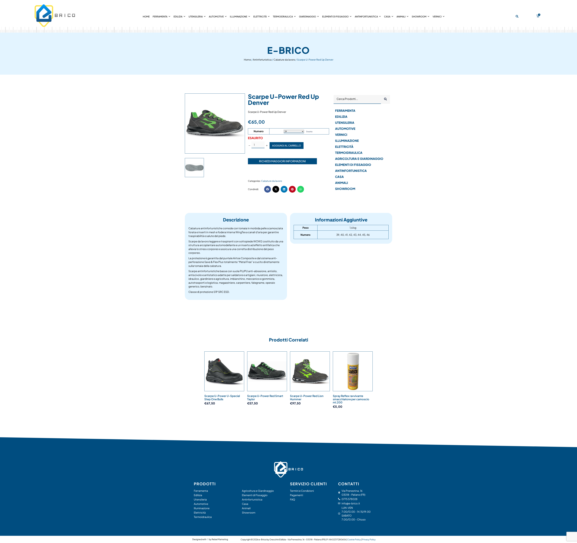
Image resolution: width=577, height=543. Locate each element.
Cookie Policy (354, 539)
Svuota (309, 131)
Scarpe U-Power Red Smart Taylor (265, 397)
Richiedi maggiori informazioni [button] (282, 161)
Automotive (216, 16)
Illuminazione (238, 16)
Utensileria (196, 16)
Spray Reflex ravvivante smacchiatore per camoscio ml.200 (351, 399)
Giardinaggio (307, 16)
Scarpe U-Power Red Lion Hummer (307, 397)
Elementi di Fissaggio (335, 16)
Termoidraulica (283, 16)
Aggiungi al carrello (286, 145)
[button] (517, 16)
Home (146, 16)
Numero (259, 131)
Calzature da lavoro (284, 59)
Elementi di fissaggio (353, 164)
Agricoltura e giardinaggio (359, 158)
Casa (387, 16)
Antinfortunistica (366, 16)
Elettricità (260, 16)
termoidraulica (348, 152)
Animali (401, 16)
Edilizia (178, 16)
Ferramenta (160, 16)
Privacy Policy (369, 539)
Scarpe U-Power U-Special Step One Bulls (222, 397)
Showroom (419, 16)
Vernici (437, 16)
